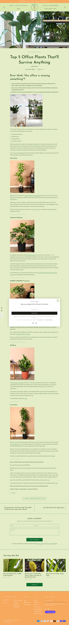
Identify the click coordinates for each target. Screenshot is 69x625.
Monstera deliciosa (30, 255)
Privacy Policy (40, 543)
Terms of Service (50, 543)
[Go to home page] (34, 7)
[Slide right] (64, 1)
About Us (36, 604)
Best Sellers (16, 604)
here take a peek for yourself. (23, 334)
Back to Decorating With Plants (35, 498)
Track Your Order (38, 613)
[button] (4, 7)
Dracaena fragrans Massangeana (32, 195)
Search (35, 600)
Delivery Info (27, 602)
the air (38, 146)
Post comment (34, 539)
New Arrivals (16, 607)
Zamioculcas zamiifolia (17, 382)
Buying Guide (27, 604)
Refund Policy (37, 611)
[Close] (57, 300)
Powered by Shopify (7, 622)
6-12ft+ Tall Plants (18, 600)
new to (16, 153)
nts (23, 153)
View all (34, 584)
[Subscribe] (65, 600)
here (34, 209)
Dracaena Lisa (15, 444)
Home (25, 600)
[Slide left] (4, 1)
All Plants (16, 602)
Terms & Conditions (48, 319)
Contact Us (36, 602)
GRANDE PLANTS (9, 620)
